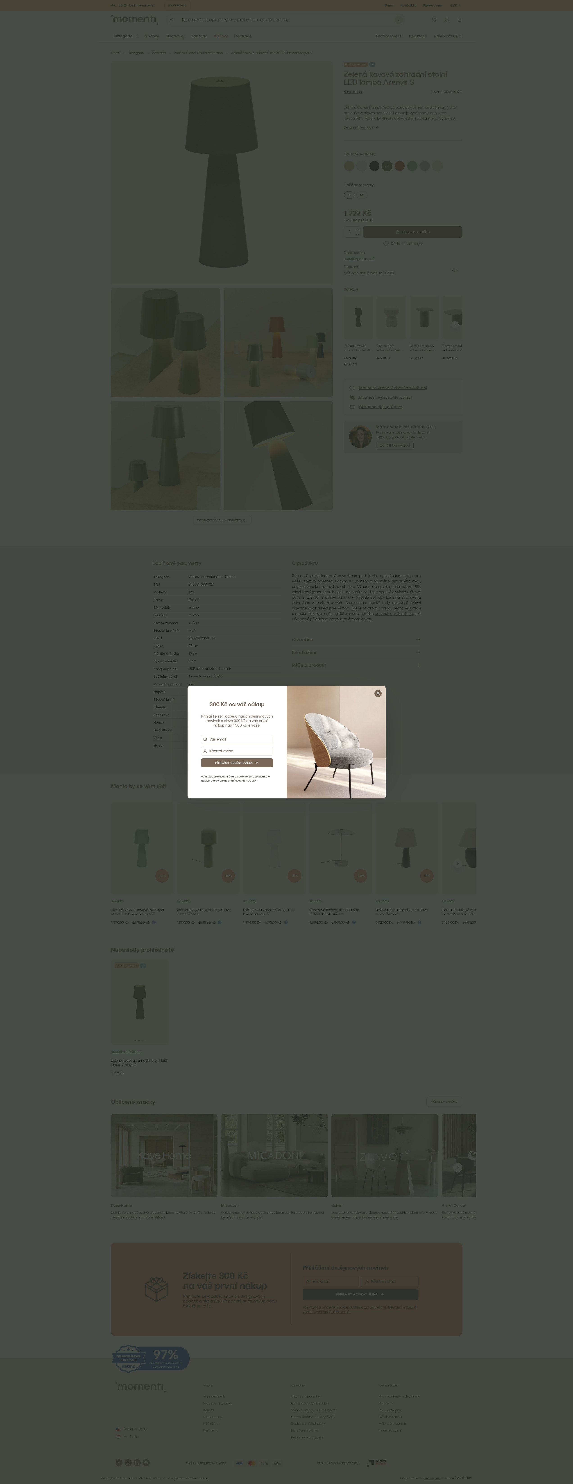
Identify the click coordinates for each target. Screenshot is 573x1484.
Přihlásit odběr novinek (234, 762)
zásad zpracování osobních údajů (233, 780)
